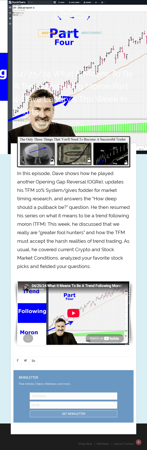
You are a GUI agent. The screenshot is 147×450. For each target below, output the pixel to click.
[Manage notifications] (138, 442)
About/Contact (91, 33)
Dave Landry (25, 123)
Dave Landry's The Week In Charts (60, 123)
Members (68, 33)
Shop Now (48, 33)
